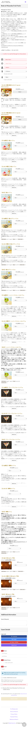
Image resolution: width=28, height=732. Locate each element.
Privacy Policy (14, 714)
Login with (3, 634)
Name (4, 650)
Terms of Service (14, 711)
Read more (14, 107)
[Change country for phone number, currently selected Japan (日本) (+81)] (3, 662)
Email (4, 666)
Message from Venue (6, 9)
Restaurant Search (14, 719)
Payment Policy (14, 716)
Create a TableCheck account (9, 677)
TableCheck (14, 645)
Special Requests (5, 619)
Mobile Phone (6, 660)
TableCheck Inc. (12, 723)
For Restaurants (14, 709)
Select (19, 91)
